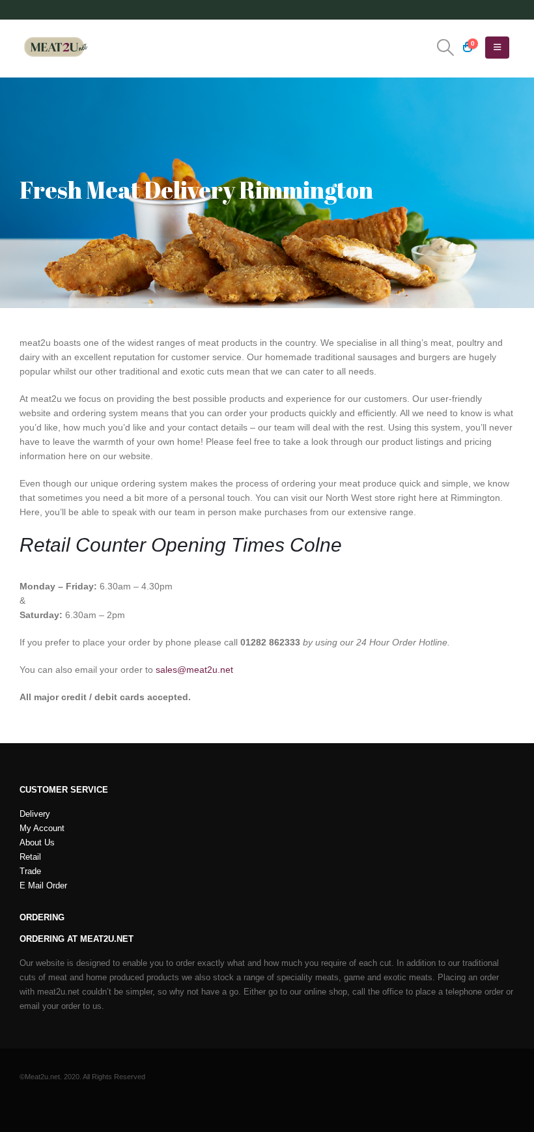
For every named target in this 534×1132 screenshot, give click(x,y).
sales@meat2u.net (194, 669)
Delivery (35, 814)
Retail (30, 857)
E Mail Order (43, 885)
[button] (446, 47)
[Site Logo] (55, 47)
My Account (42, 828)
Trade (30, 871)
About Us (37, 842)
